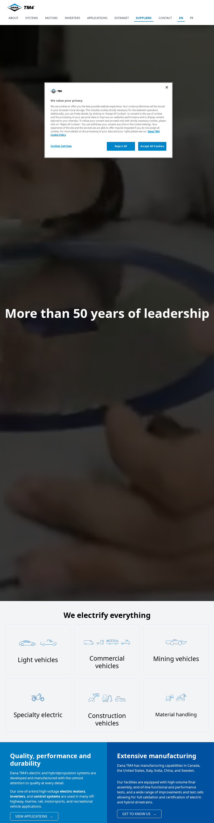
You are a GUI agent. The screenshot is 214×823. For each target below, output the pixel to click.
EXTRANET (122, 18)
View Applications (34, 816)
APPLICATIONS (97, 18)
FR (191, 18)
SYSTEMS (31, 18)
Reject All (121, 146)
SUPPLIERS (144, 18)
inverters (17, 796)
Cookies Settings (61, 146)
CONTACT (165, 18)
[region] (108, 120)
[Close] (166, 87)
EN (181, 18)
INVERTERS (72, 18)
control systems (47, 796)
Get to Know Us (139, 814)
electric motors (72, 791)
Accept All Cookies (152, 146)
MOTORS (51, 18)
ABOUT (13, 18)
